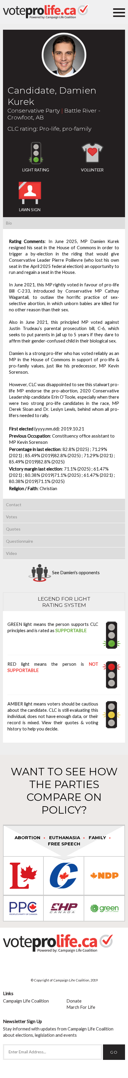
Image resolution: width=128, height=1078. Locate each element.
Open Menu (119, 12)
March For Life (80, 1007)
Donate (74, 1000)
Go (114, 1052)
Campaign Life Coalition (26, 1000)
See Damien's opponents (75, 572)
